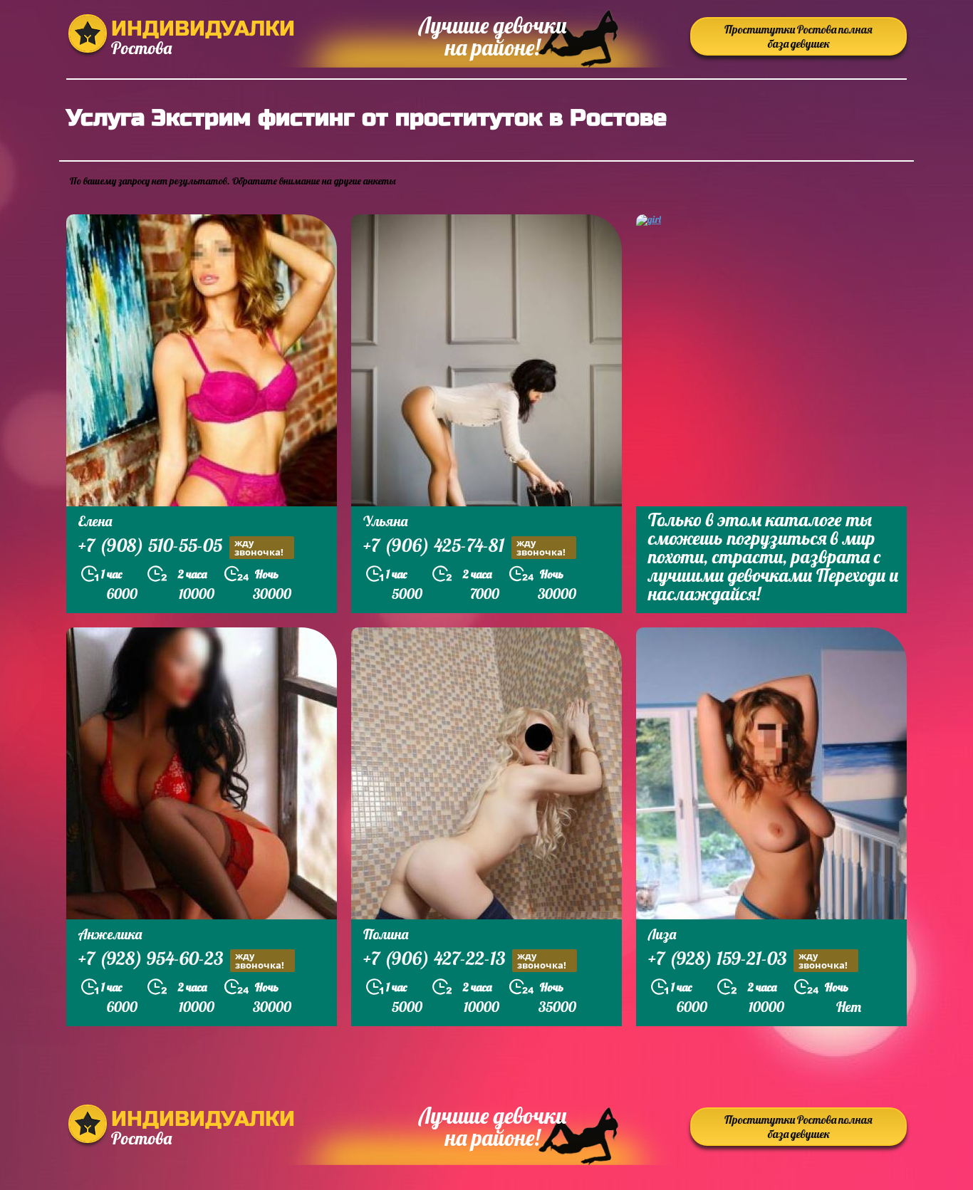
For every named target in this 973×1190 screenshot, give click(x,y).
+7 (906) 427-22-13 (464, 960)
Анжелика (110, 934)
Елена (95, 521)
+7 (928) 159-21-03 (748, 960)
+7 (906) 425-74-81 (464, 547)
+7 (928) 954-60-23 (181, 960)
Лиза (662, 934)
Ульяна (385, 521)
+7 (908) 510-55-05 (180, 547)
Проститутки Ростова (798, 36)
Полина (385, 934)
